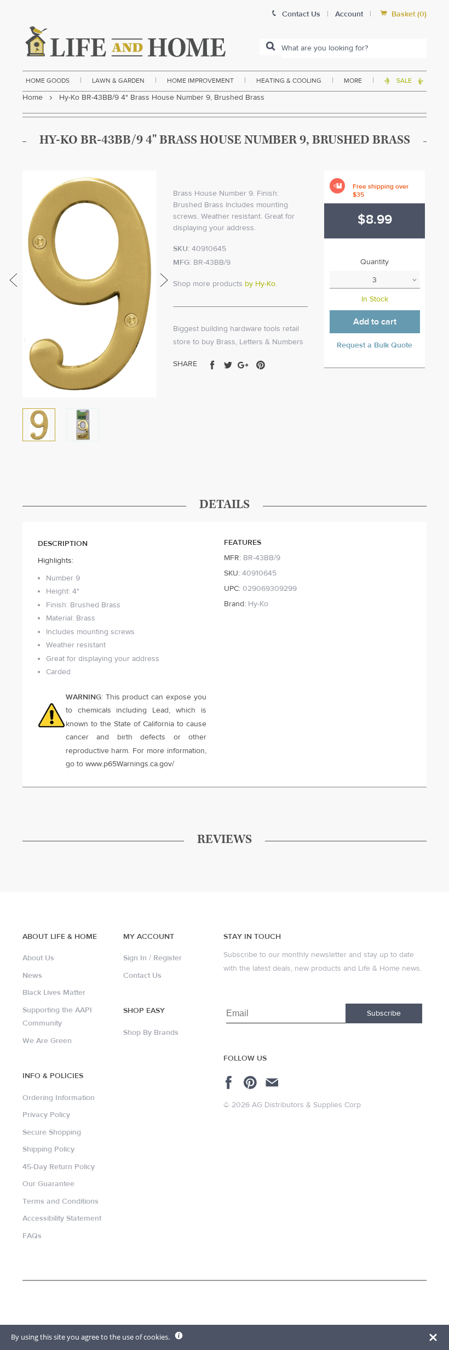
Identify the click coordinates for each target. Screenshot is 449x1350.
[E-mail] (273, 1082)
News (32, 976)
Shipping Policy (48, 1149)
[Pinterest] (252, 1082)
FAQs (32, 1236)
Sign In (135, 958)
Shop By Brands (151, 1033)
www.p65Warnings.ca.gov (128, 764)
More (353, 80)
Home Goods (48, 80)
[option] (89, 283)
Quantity (374, 262)
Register (167, 958)
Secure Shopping (51, 1132)
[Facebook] (230, 1082)
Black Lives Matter (53, 993)
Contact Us (142, 976)
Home (32, 97)
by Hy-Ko (260, 284)
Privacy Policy (46, 1115)
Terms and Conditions (60, 1201)
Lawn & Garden (118, 80)
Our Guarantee (48, 1184)
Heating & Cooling (288, 80)
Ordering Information (58, 1098)
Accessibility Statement (61, 1218)
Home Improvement (200, 80)
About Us (38, 958)
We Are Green (47, 1041)
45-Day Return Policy (58, 1167)
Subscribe (384, 1013)
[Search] (270, 47)
